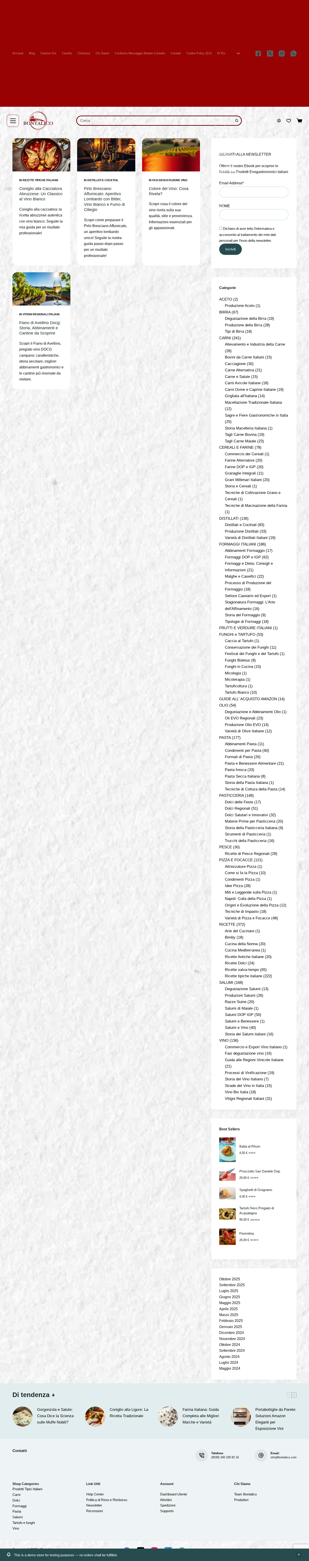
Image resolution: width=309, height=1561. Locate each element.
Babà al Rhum (249, 1146)
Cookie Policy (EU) (199, 53)
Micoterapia (235, 679)
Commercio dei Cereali (244, 454)
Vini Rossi (220, 202)
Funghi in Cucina (239, 666)
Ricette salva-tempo (242, 969)
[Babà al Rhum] (227, 1149)
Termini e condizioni (226, 171)
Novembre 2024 (232, 1339)
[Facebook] (258, 53)
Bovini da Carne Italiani (244, 357)
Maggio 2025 (229, 1303)
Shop (217, 158)
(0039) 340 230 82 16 (225, 1457)
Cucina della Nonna (241, 944)
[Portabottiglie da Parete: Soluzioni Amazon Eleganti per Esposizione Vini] (241, 1417)
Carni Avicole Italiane (243, 383)
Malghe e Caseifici (240, 576)
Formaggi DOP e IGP (243, 557)
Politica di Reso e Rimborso (106, 1500)
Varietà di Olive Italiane (244, 731)
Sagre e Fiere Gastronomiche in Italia (256, 415)
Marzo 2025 (228, 1315)
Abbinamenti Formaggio (245, 550)
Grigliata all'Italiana (241, 396)
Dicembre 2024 (231, 1333)
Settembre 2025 (232, 1285)
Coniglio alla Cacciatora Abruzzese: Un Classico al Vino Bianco (40, 194)
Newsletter (94, 1505)
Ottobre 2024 (229, 1345)
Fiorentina (246, 1233)
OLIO (223, 705)
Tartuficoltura (236, 686)
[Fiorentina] (227, 1237)
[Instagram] (282, 53)
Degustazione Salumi (243, 989)
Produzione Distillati (242, 531)
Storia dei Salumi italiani (245, 1034)
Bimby (230, 937)
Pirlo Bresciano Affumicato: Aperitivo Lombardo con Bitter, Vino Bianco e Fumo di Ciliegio (104, 199)
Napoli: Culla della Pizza (245, 898)
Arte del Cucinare (239, 931)
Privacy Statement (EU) (228, 126)
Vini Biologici (222, 185)
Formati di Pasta (239, 756)
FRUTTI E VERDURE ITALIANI (245, 628)
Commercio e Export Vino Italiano (253, 1047)
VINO (223, 1040)
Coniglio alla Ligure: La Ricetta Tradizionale (129, 1412)
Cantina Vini (48, 53)
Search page (222, 153)
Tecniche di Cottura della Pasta (251, 789)
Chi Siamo (102, 53)
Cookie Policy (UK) (226, 108)
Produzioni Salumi (240, 995)
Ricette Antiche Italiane (244, 956)
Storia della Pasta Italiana (246, 782)
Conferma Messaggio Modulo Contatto (140, 53)
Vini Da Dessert (223, 189)
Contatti (176, 53)
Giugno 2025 (229, 1297)
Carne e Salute (237, 376)
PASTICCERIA (231, 795)
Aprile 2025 (228, 1309)
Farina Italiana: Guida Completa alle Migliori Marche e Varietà (201, 1415)
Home (218, 117)
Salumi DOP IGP (239, 1014)
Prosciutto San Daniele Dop (259, 1171)
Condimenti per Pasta (243, 750)
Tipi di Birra (234, 331)
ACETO (225, 299)
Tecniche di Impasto (242, 911)
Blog (32, 53)
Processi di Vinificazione (245, 1072)
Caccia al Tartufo (239, 640)
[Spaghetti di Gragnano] (227, 1193)
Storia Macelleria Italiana (246, 428)
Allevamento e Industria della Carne (255, 344)
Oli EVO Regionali (240, 718)
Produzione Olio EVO (243, 724)
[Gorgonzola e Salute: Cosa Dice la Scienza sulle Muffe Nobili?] (22, 1417)
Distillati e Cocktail (102, 180)
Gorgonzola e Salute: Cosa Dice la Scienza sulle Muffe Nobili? (55, 1415)
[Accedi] (279, 120)
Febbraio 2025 (231, 1321)
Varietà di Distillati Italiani (246, 537)
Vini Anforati (221, 176)
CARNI (225, 338)
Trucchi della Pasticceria (245, 840)
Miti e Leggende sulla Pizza (248, 892)
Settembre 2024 (232, 1350)
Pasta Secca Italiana (242, 776)
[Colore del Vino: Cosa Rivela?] (171, 154)
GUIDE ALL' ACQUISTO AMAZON (248, 699)
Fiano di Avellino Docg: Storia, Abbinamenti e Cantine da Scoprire (40, 328)
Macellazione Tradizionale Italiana (253, 402)
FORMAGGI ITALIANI (237, 544)
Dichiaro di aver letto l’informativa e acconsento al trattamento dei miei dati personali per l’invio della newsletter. (247, 234)
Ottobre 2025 (229, 1279)
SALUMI (226, 982)
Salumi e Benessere (242, 1021)
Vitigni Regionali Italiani (41, 314)
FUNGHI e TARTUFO (237, 634)
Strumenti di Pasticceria (245, 834)
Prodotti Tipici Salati (226, 140)
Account (17, 53)
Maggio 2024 (229, 1368)
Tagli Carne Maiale (240, 441)
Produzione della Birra (243, 325)
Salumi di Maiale (239, 1008)
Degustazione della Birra (245, 318)
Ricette (218, 144)
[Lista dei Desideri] (288, 121)
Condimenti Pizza (239, 879)
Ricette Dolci (236, 963)
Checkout (84, 53)
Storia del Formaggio (242, 615)
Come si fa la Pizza (241, 873)
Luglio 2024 (228, 1362)
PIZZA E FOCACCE (236, 860)
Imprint (218, 122)
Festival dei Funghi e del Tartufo (252, 653)
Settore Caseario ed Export (248, 595)
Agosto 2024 (229, 1357)
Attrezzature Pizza (240, 866)
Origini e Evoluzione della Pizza (251, 905)
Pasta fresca (235, 769)
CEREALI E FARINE (236, 447)
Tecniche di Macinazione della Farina (256, 505)
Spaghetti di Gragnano (255, 1190)
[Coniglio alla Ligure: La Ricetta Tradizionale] (95, 1417)
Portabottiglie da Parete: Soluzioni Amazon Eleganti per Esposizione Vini (275, 1419)
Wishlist (219, 207)
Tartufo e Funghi (224, 167)
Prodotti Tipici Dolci (226, 135)
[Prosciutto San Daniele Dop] (227, 1174)
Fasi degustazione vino (169, 180)
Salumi (218, 149)
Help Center (95, 1494)
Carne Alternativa (239, 370)
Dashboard (168, 1494)
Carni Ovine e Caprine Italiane (250, 389)
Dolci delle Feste (239, 802)
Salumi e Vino (236, 1027)
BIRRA (225, 312)
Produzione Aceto (239, 305)
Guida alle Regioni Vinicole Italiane (254, 1060)
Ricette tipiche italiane (40, 180)
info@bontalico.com (284, 1457)
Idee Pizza (234, 885)
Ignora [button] (298, 1555)
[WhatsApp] (293, 53)
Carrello (67, 53)
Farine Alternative (239, 460)
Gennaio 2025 (230, 1327)
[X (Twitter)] (270, 53)
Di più (221, 53)
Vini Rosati (221, 198)
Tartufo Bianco (237, 692)
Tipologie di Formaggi (243, 621)
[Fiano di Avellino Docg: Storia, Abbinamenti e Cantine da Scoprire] (41, 289)
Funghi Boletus (237, 660)
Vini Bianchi (221, 180)
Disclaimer (220, 113)
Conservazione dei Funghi (247, 647)
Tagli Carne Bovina (241, 434)
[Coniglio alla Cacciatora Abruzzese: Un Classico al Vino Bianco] (41, 154)
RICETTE (227, 924)
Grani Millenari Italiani (243, 479)
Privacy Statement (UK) (228, 131)
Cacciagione (235, 363)
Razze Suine (235, 1001)
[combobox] (154, 121)
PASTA (225, 737)
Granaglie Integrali (240, 473)
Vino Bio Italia (236, 1092)
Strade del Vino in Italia (244, 1085)
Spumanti (220, 162)
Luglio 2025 (228, 1291)
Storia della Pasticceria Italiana (251, 828)
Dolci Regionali (237, 808)
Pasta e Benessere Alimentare (250, 763)
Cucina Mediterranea (242, 950)
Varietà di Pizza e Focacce (247, 918)
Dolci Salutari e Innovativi (246, 815)
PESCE (225, 847)
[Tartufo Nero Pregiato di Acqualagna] (227, 1213)
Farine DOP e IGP (240, 467)
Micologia (233, 673)
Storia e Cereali (238, 486)
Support (166, 1511)
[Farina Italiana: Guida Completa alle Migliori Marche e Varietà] (168, 1417)
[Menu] (13, 121)
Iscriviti (230, 249)
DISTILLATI (229, 518)
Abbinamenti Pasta (241, 744)
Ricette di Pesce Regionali (247, 853)
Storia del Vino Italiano (244, 1079)
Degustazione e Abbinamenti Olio (253, 711)
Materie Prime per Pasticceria (250, 821)
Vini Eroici (220, 193)
